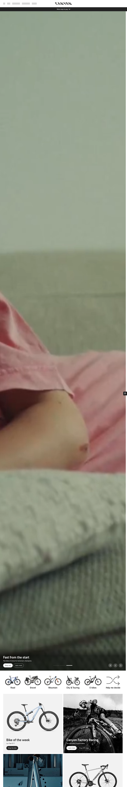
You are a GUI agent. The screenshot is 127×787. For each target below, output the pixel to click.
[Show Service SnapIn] (125, 393)
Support (34, 3)
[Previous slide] (115, 665)
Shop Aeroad (9, 665)
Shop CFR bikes (84, 748)
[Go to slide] (56, 665)
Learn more (20, 665)
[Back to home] (63, 3)
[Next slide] (121, 665)
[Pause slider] (110, 665)
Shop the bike (12, 748)
